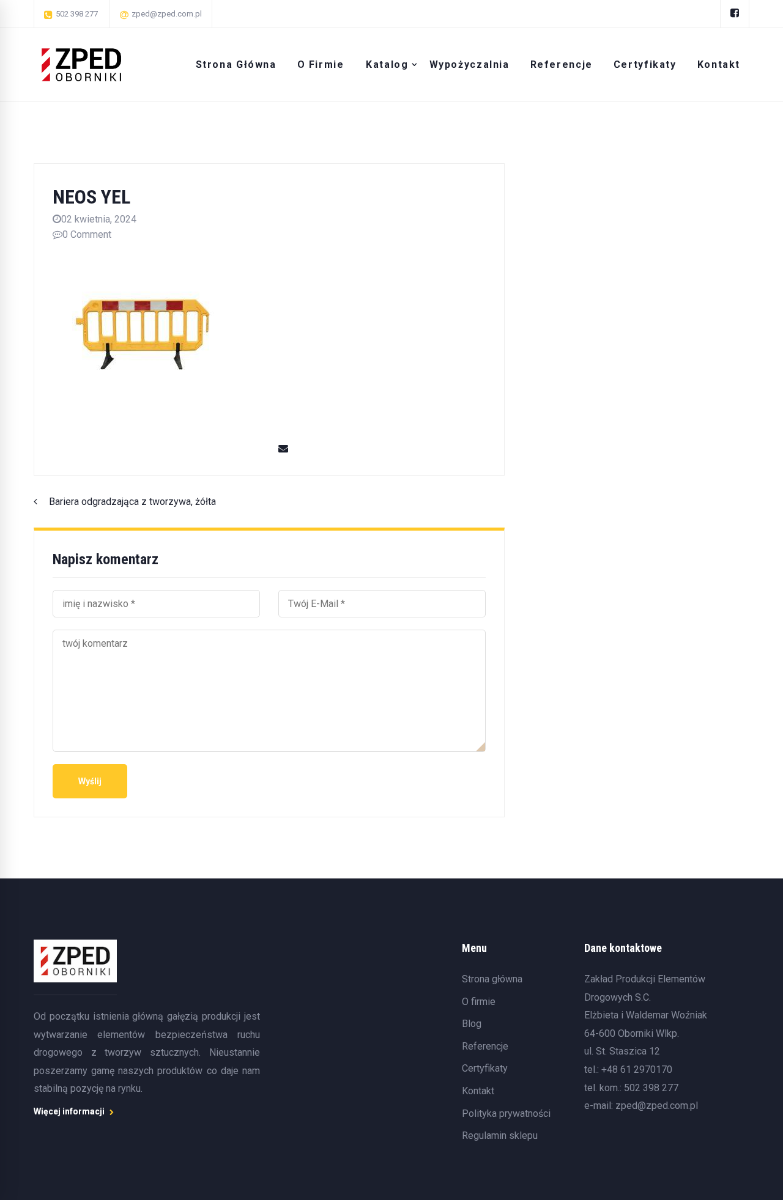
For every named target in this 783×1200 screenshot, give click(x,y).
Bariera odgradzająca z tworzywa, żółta (132, 501)
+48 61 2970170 (636, 1069)
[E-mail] (283, 449)
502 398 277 (651, 1088)
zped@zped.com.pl (656, 1105)
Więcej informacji (70, 1111)
